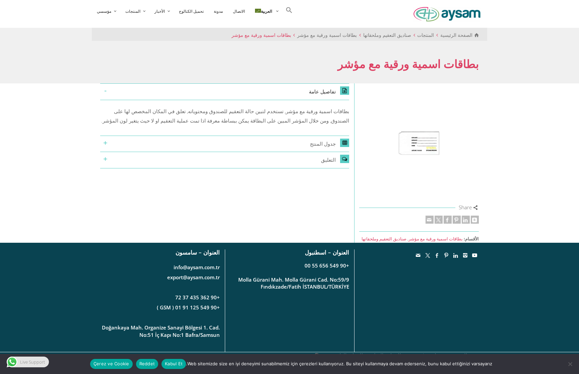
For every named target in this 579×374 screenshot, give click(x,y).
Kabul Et (174, 363)
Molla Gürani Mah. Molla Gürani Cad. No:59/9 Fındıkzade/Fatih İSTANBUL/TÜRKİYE (293, 283)
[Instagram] (465, 255)
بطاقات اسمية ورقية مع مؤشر (435, 239)
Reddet (147, 363)
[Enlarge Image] (419, 143)
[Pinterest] (457, 220)
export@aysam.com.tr (193, 277)
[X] (439, 220)
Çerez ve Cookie (111, 363)
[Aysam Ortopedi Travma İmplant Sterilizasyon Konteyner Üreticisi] (446, 13)
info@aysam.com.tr (197, 267)
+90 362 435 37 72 (197, 297)
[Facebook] (448, 220)
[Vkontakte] (475, 220)
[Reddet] (570, 364)
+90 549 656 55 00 (327, 265)
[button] (287, 9)
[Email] (430, 220)
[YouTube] (475, 255)
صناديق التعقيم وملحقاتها (384, 239)
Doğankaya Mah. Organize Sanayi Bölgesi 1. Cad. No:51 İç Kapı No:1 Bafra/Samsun (161, 331)
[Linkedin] (466, 220)
